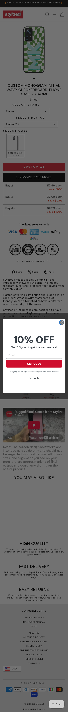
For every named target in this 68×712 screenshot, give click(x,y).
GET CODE (34, 364)
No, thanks (34, 378)
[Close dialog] (61, 322)
